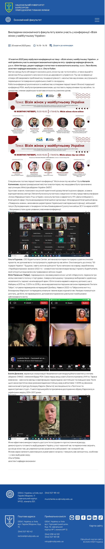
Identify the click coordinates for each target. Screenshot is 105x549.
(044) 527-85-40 (52, 492)
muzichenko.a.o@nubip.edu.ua (58, 499)
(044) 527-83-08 (52, 536)
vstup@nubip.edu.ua (54, 541)
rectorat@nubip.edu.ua (28, 536)
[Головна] (9, 521)
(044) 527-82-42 (25, 531)
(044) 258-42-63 (52, 534)
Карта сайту (96, 525)
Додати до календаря (63, 45)
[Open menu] (97, 20)
